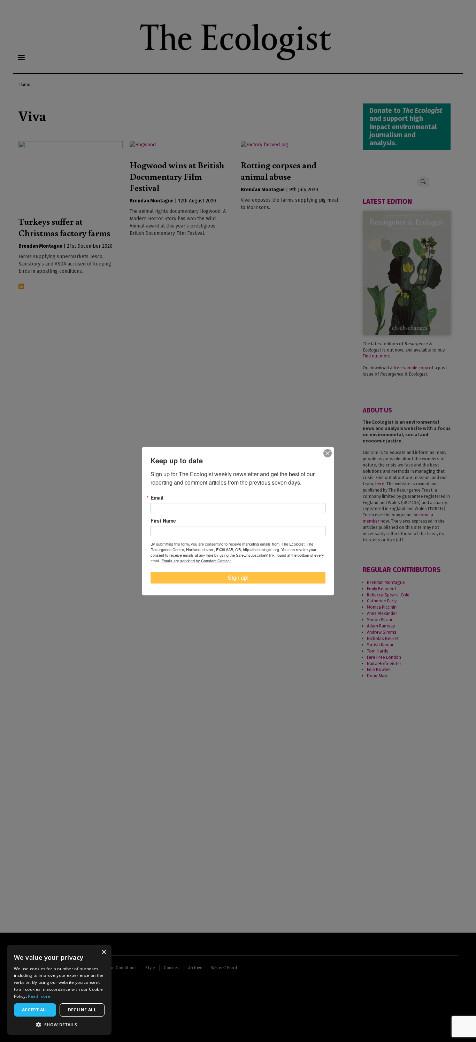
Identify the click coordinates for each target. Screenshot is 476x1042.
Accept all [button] (35, 1010)
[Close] (327, 453)
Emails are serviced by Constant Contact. (196, 560)
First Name (163, 520)
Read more (39, 996)
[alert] (59, 990)
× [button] (103, 952)
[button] (59, 1024)
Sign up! (238, 577)
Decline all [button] (82, 1010)
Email (157, 497)
